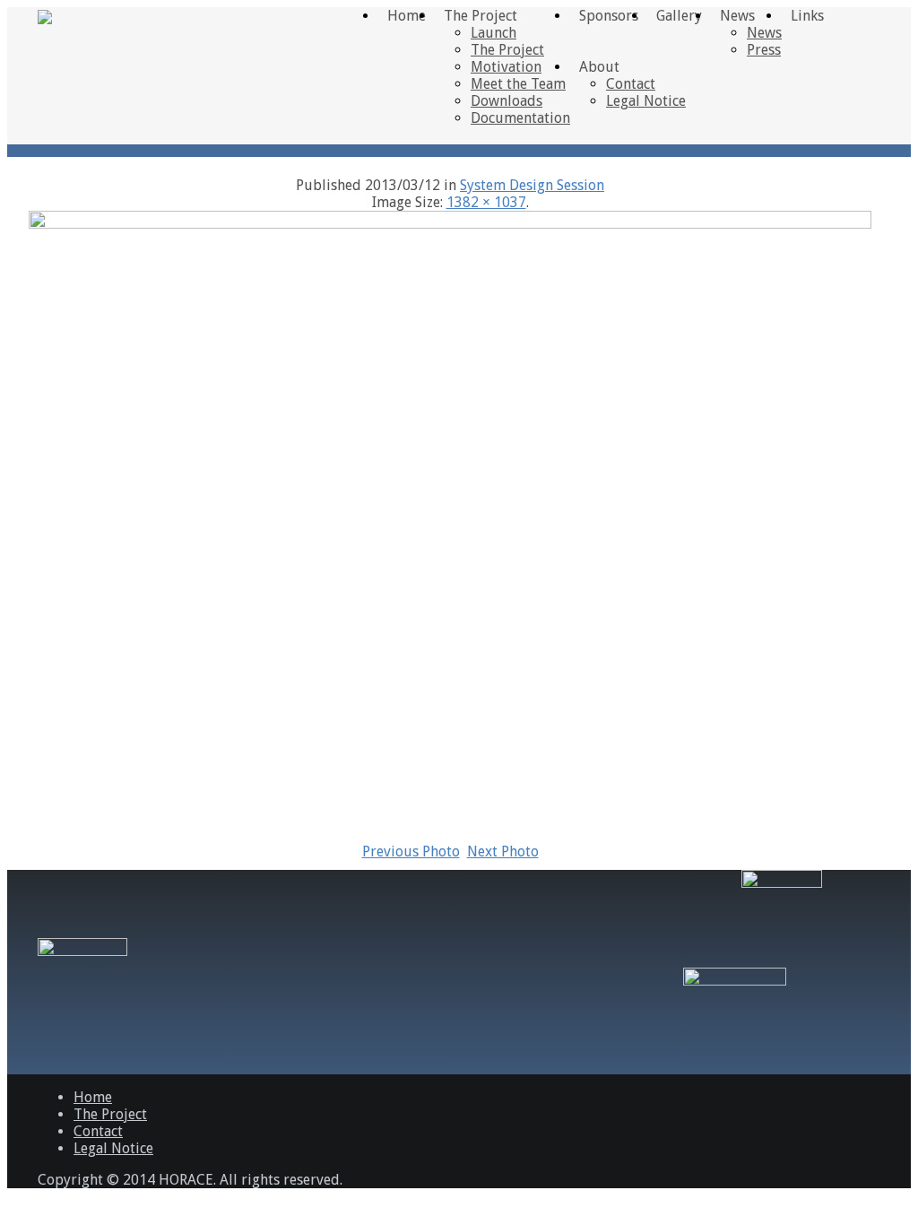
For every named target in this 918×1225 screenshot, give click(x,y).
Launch (493, 32)
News (764, 32)
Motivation (506, 66)
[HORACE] (45, 15)
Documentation (520, 117)
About (599, 66)
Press (764, 49)
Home (93, 1097)
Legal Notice (646, 100)
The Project (507, 49)
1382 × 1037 (486, 202)
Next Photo (503, 851)
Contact (630, 83)
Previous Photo (411, 851)
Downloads (506, 100)
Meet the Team (518, 83)
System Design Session (532, 185)
